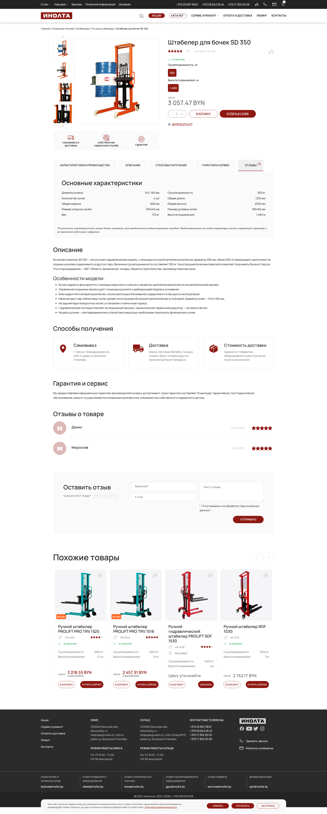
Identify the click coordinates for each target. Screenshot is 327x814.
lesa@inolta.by (134, 786)
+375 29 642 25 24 (213, 4)
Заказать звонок (257, 741)
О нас (44, 4)
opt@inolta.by (258, 786)
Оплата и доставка (237, 15)
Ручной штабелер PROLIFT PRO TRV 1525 (78, 629)
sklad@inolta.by (93, 786)
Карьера (60, 4)
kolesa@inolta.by (52, 786)
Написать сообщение (259, 748)
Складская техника (63, 28)
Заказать (206, 684)
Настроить (268, 805)
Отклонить (243, 805)
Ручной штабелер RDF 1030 (245, 629)
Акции (156, 15)
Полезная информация (100, 4)
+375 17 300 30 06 (201, 739)
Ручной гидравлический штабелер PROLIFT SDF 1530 (190, 633)
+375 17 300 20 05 (239, 4)
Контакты (278, 15)
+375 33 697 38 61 (187, 4)
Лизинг (261, 15)
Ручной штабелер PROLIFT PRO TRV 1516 (133, 629)
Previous (62, 37)
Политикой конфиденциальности (161, 807)
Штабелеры (83, 28)
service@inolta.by (219, 786)
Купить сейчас (92, 684)
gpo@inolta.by (175, 786)
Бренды (77, 4)
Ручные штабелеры (103, 28)
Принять (218, 805)
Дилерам (125, 4)
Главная (45, 28)
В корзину (203, 114)
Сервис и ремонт (203, 15)
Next (62, 126)
